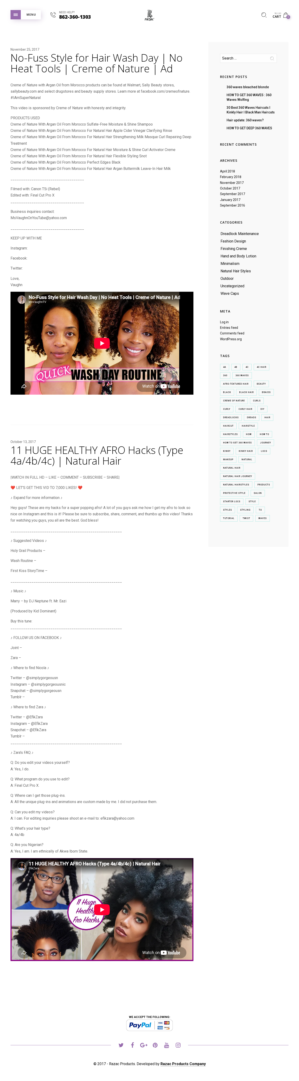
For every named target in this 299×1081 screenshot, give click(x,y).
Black (227, 392)
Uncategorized (232, 286)
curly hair (245, 409)
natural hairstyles (236, 485)
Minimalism (230, 263)
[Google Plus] (144, 1046)
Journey (265, 443)
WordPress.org (231, 339)
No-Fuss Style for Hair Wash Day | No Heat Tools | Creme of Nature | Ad (97, 63)
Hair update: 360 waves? (245, 120)
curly (226, 409)
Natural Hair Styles (236, 271)
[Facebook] (132, 1046)
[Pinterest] (155, 1046)
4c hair (261, 367)
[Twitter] (121, 1046)
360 (225, 375)
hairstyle (248, 426)
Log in (224, 322)
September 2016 (232, 205)
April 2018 (227, 171)
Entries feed (229, 328)
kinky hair (246, 451)
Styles (227, 510)
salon (258, 493)
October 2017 (230, 188)
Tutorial (229, 518)
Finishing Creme (234, 248)
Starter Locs (231, 501)
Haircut (228, 426)
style (252, 501)
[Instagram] (178, 1046)
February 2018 (230, 177)
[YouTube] (166, 1046)
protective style (234, 493)
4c (247, 367)
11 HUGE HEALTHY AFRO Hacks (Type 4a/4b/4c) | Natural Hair (97, 455)
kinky (227, 451)
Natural (247, 459)
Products (263, 485)
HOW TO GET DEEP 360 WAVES (249, 128)
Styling (245, 510)
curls (257, 401)
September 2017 (232, 194)
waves (262, 518)
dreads (251, 417)
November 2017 (232, 183)
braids (266, 392)
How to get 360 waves (237, 443)
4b (235, 367)
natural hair (231, 468)
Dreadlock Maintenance (240, 234)
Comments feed (232, 333)
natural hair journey (237, 476)
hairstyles (230, 434)
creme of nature (234, 401)
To (260, 510)
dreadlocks (231, 417)
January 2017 (230, 200)
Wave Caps (230, 293)
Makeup (228, 459)
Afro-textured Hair (236, 384)
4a (224, 367)
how (249, 434)
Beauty (261, 384)
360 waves (242, 375)
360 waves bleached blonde (248, 87)
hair (267, 417)
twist (246, 518)
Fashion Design (233, 241)
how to (264, 434)
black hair (246, 392)
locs (264, 451)
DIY (262, 409)
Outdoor (227, 278)
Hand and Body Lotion (238, 256)
